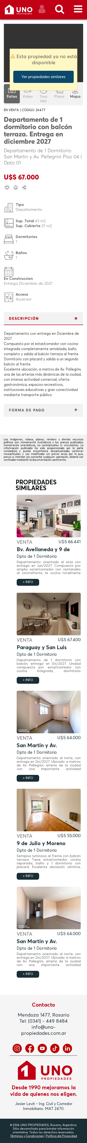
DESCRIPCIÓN (24, 318)
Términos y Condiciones (27, 1136)
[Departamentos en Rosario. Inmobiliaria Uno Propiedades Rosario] (24, 11)
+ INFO (28, 582)
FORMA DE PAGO (27, 410)
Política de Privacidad (61, 1136)
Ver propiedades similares (43, 77)
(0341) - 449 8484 (48, 1021)
